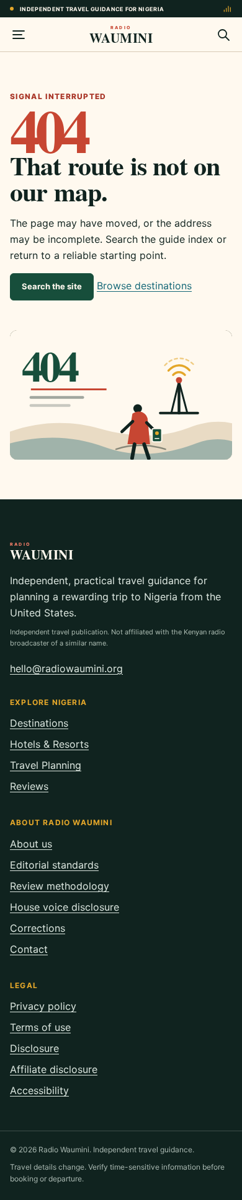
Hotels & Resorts (49, 744)
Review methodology (59, 886)
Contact (29, 949)
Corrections (37, 928)
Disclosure (34, 1048)
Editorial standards (54, 865)
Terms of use (40, 1027)
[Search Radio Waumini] (223, 34)
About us (31, 844)
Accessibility (39, 1090)
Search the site (52, 286)
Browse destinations (144, 285)
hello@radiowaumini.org (66, 668)
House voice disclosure (64, 907)
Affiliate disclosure (53, 1069)
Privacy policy (43, 1006)
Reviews (29, 786)
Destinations (39, 723)
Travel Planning (45, 765)
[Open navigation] (18, 34)
